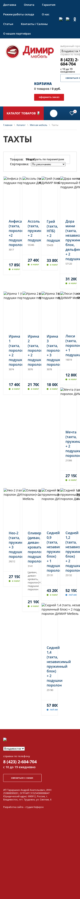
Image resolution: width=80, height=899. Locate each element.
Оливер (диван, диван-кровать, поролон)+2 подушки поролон (30, 547)
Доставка (9, 5)
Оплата (29, 5)
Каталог (21, 125)
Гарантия (48, 5)
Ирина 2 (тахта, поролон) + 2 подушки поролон (30, 350)
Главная (7, 125)
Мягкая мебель (38, 125)
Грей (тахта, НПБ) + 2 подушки (49, 231)
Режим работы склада (18, 14)
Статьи (8, 24)
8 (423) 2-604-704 (20, 762)
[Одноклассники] (75, 19)
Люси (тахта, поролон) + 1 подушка (68, 345)
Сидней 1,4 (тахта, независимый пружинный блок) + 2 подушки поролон (49, 666)
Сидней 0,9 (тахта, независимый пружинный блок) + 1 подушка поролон (49, 551)
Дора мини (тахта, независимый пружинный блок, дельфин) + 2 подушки (68, 240)
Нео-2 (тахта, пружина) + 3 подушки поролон (12, 545)
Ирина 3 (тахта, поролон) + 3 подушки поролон (49, 350)
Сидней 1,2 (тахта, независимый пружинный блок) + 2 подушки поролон (68, 551)
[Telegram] (68, 19)
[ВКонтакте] (61, 19)
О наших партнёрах (17, 33)
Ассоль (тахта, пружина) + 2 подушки (30, 230)
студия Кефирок (34, 807)
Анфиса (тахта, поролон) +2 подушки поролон (12, 233)
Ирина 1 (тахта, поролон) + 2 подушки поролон (12, 350)
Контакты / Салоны (34, 24)
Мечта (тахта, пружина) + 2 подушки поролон (68, 444)
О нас (45, 14)
